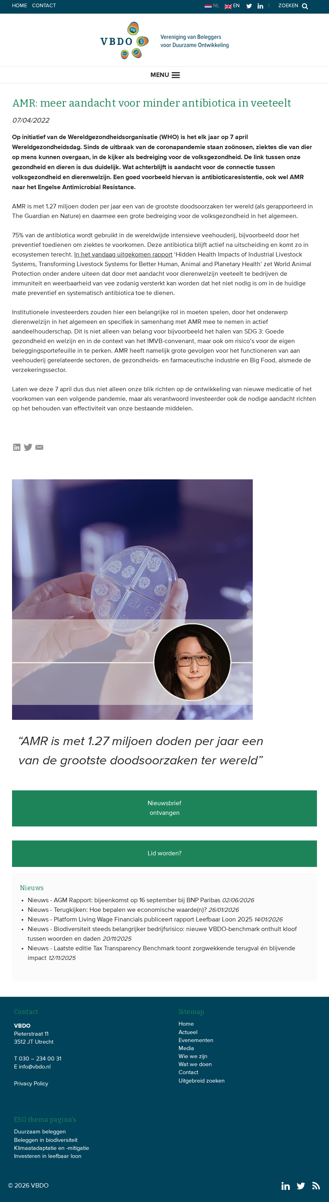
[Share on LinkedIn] (17, 450)
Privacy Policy (31, 1084)
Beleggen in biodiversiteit (45, 1140)
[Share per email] (39, 450)
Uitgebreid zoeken (202, 1081)
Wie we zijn (193, 1056)
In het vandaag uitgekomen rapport (123, 255)
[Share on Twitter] (28, 450)
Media (186, 1048)
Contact (44, 5)
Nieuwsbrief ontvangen (164, 808)
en (236, 5)
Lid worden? (164, 853)
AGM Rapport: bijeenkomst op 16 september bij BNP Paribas (137, 900)
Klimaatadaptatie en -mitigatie (51, 1148)
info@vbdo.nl (35, 1067)
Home (19, 5)
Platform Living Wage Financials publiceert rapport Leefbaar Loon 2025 (153, 920)
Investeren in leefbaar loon (47, 1156)
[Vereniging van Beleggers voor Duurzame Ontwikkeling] (164, 58)
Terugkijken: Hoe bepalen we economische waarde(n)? (130, 910)
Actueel (188, 1032)
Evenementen (196, 1040)
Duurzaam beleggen (40, 1132)
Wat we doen (195, 1064)
